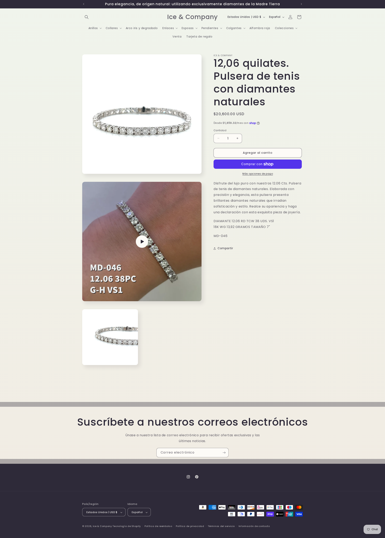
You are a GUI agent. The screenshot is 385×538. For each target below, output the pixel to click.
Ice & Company (102, 526)
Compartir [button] (225, 248)
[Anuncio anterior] (83, 4)
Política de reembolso (158, 526)
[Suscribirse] (224, 452)
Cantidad (220, 130)
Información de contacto (254, 526)
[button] (86, 17)
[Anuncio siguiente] (301, 4)
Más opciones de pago (257, 173)
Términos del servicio (221, 526)
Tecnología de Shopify (126, 526)
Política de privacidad (190, 526)
